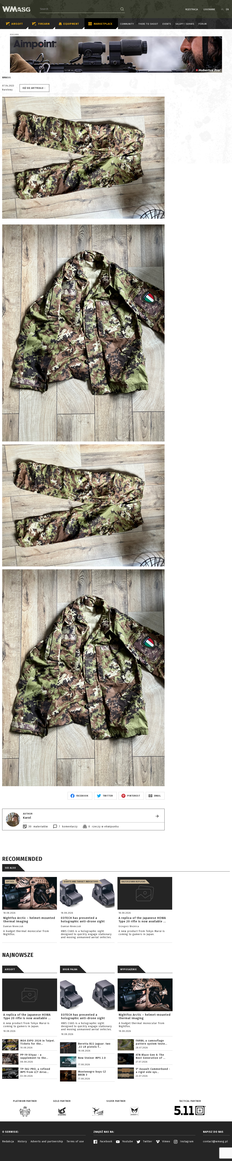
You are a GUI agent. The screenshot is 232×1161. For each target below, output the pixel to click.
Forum (203, 24)
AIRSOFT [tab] (10, 969)
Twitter (147, 1141)
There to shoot (148, 24)
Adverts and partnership (47, 1141)
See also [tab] (10, 868)
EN (227, 9)
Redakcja (8, 1141)
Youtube (127, 1141)
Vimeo (165, 1141)
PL (222, 9)
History (22, 1141)
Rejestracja (191, 9)
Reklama (14, 35)
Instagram (186, 1141)
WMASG (6, 77)
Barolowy (7, 89)
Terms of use (75, 1141)
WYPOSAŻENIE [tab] (128, 969)
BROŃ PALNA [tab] (70, 969)
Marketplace (103, 23)
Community (127, 24)
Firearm (44, 23)
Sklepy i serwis (184, 24)
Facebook (105, 1141)
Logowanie (209, 9)
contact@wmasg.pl (215, 1141)
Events (167, 24)
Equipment (71, 23)
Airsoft (17, 23)
